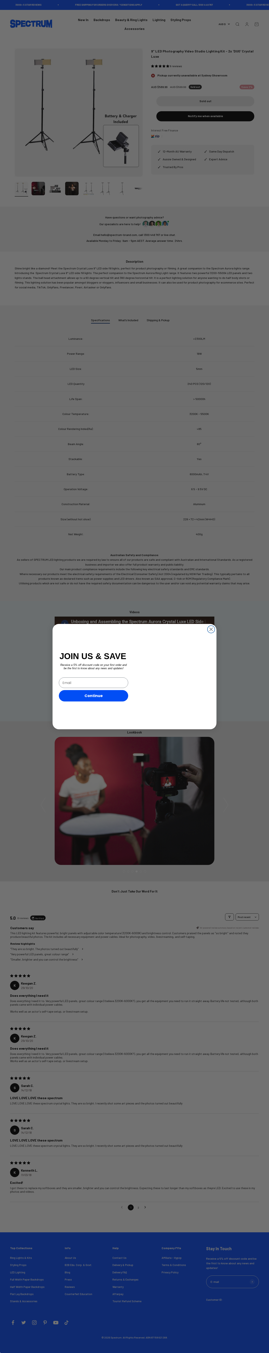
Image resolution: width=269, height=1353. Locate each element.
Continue (93, 695)
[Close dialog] (211, 629)
